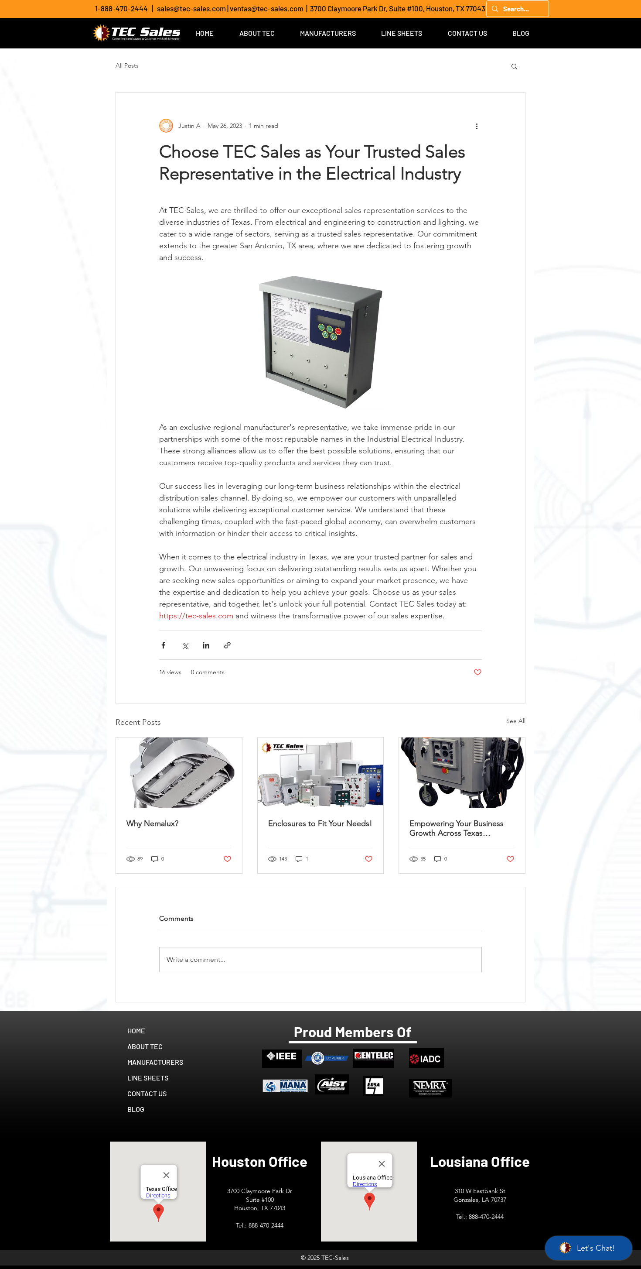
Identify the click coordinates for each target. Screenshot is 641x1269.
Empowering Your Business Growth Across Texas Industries (456, 828)
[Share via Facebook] (163, 645)
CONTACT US (147, 1093)
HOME (136, 1030)
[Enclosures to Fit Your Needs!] (321, 772)
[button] (514, 65)
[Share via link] (227, 645)
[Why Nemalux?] (179, 772)
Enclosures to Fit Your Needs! (320, 823)
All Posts (127, 65)
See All (515, 721)
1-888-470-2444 (121, 8)
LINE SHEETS (147, 1078)
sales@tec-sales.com (191, 8)
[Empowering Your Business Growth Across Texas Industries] (462, 772)
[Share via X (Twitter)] (185, 645)
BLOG (135, 1109)
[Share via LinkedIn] (206, 645)
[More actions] (476, 125)
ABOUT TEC (145, 1046)
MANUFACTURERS (155, 1062)
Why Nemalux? (152, 823)
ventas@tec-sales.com (266, 8)
